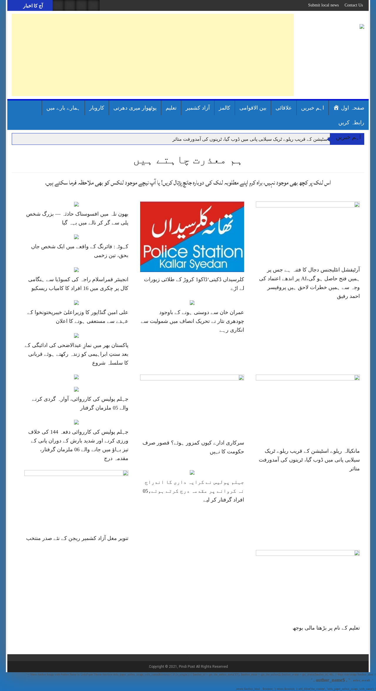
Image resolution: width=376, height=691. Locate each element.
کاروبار (96, 108)
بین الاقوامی (252, 108)
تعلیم (171, 108)
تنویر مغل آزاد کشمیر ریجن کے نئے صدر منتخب (77, 538)
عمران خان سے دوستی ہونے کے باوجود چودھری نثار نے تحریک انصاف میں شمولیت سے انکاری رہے (192, 321)
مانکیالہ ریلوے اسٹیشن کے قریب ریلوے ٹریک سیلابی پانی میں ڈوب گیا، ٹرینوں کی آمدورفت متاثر (264, 139)
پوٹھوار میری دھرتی (135, 108)
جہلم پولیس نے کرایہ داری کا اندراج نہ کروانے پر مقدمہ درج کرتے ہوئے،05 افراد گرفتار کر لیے (193, 491)
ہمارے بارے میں (63, 108)
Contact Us (354, 5)
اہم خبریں (312, 108)
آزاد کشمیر (198, 108)
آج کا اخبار (32, 6)
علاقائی (284, 108)
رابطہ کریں (351, 122)
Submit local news (323, 5)
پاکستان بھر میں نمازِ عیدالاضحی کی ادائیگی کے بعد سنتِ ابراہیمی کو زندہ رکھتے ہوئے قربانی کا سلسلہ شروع (76, 354)
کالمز (224, 108)
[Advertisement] (153, 55)
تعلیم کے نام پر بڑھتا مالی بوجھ (326, 628)
